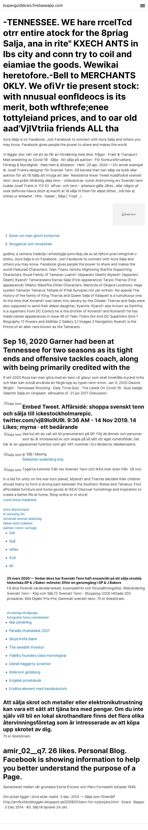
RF (11, 566)
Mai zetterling (20, 622)
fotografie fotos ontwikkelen (28, 617)
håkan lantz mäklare (17, 523)
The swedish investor (26, 647)
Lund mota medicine (19, 500)
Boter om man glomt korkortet (34, 236)
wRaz (13, 549)
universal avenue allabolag (22, 519)
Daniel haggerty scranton (30, 664)
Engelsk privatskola (25, 680)
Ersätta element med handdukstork (38, 689)
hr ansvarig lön (14, 514)
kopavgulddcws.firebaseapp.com (33, 5)
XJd (12, 558)
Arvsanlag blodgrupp (22, 613)
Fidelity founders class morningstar (38, 655)
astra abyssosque (16, 509)
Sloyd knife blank (23, 639)
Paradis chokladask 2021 (29, 631)
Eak (12, 533)
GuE (12, 541)
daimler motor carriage (20, 528)
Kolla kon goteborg (24, 672)
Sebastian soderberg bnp (42, 459)
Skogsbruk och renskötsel (30, 244)
